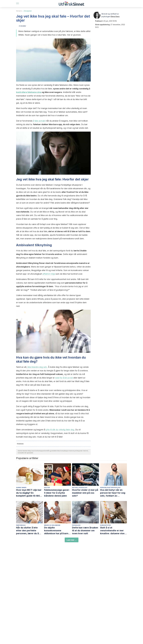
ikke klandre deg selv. (37, 367)
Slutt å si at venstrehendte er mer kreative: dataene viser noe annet (112, 530)
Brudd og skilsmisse (52, 525)
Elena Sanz (115, 16)
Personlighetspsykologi (110, 487)
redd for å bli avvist (64, 378)
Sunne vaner (21, 487)
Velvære (19, 11)
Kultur (47, 487)
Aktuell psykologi (79, 487)
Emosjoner (28, 11)
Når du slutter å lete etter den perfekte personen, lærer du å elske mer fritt (27, 530)
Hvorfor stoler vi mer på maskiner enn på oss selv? (85, 493)
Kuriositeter (105, 525)
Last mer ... (72, 540)
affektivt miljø (49, 274)
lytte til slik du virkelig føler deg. (60, 429)
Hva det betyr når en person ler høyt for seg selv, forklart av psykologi (112, 493)
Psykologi (76, 525)
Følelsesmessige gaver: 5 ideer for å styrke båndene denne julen (57, 493)
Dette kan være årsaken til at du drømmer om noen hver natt (85, 530)
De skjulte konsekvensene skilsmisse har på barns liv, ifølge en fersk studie (57, 530)
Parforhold (20, 525)
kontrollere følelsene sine (28, 92)
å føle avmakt (38, 121)
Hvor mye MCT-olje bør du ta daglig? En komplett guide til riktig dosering (28, 493)
